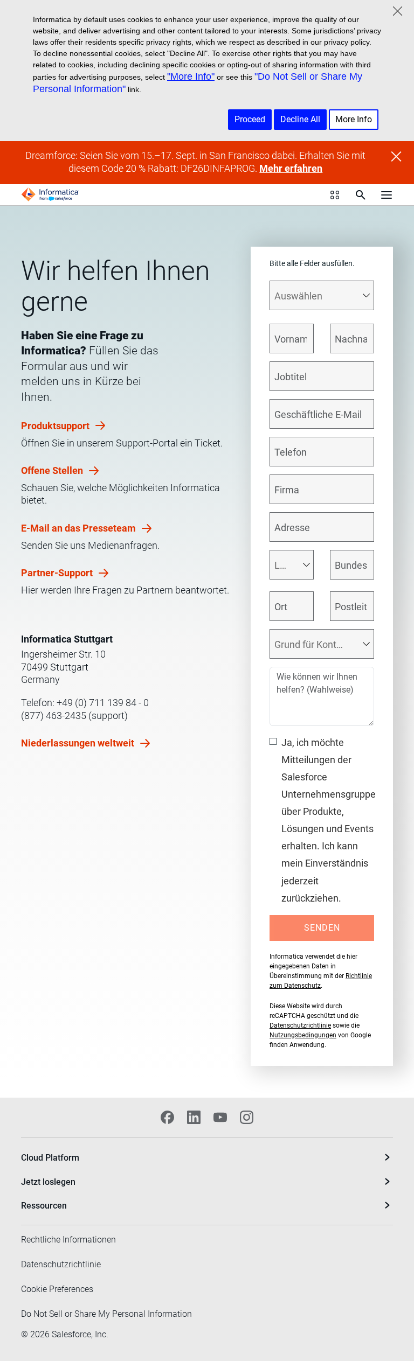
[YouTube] (220, 1117)
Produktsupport (56, 425)
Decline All (300, 119)
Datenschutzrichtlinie (300, 1025)
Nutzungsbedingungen (303, 1035)
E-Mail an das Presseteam (79, 528)
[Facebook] (167, 1117)
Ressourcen (44, 1206)
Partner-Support (58, 572)
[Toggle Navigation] (386, 194)
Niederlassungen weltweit (78, 743)
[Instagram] (246, 1117)
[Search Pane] (360, 195)
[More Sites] (334, 195)
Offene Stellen (53, 470)
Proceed (249, 119)
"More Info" (191, 76)
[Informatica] (50, 194)
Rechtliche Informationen (68, 1239)
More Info (353, 119)
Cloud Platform (50, 1158)
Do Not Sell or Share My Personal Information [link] (106, 1314)
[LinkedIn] (194, 1117)
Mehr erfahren (290, 168)
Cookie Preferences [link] (57, 1289)
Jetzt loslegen (48, 1182)
